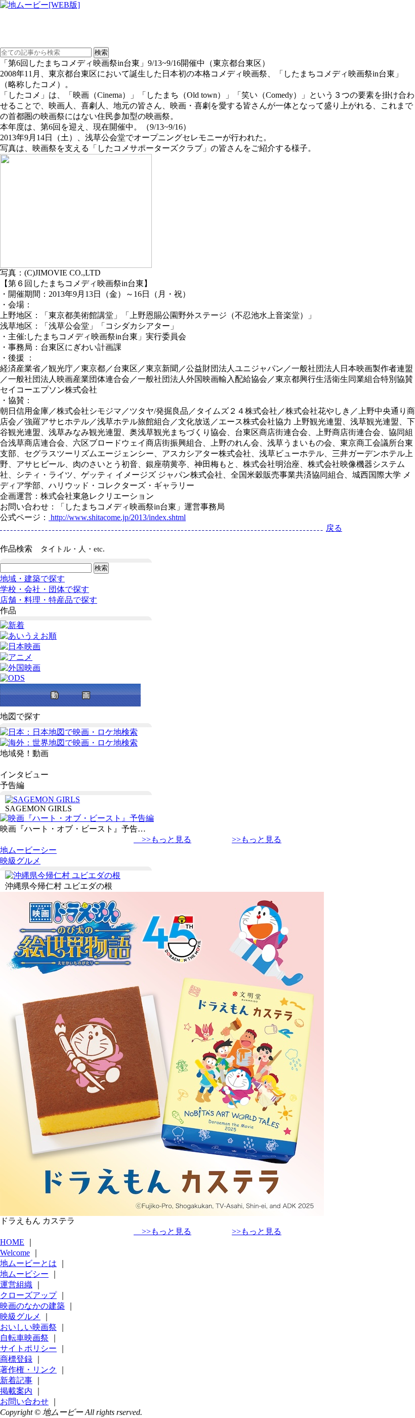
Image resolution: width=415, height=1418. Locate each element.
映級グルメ (20, 860)
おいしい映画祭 (28, 1327)
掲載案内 (16, 1391)
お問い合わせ (24, 1401)
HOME (12, 1242)
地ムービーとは (28, 1263)
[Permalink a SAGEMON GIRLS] (42, 799)
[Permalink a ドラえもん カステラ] (162, 1213)
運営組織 (16, 1284)
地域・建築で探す (32, 578)
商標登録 (16, 1359)
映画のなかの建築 (32, 1306)
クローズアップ (28, 1295)
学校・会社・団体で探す (44, 589)
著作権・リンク (28, 1369)
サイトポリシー (28, 1348)
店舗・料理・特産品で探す (48, 600)
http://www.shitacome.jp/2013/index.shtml (117, 517)
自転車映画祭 (24, 1337)
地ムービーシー (28, 850)
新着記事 (16, 1380)
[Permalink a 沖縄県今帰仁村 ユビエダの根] (62, 875)
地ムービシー (24, 1274)
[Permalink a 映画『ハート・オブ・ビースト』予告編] (77, 818)
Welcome (15, 1252)
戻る (334, 528)
